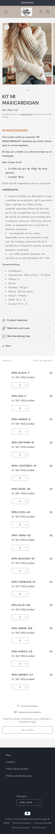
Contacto (10, 761)
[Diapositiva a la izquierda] (20, 90)
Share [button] (8, 345)
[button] (6, 11)
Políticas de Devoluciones (19, 775)
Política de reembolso (22, 823)
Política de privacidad (42, 823)
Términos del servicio (20, 827)
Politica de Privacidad (17, 768)
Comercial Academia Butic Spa (25, 819)
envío (36, 718)
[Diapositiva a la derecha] (34, 90)
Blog (8, 755)
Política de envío (39, 827)
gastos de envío (27, 114)
